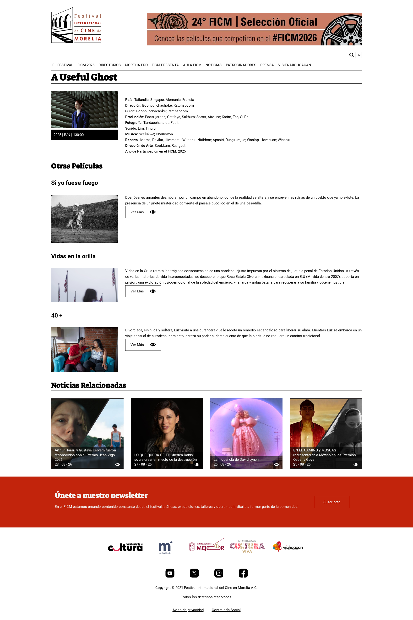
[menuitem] (62, 65)
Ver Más (137, 212)
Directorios (109, 65)
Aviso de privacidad (188, 610)
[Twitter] (195, 576)
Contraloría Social (226, 610)
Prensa (267, 65)
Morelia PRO (136, 65)
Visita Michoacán (294, 65)
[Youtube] (170, 576)
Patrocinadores (241, 65)
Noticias (214, 65)
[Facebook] (243, 576)
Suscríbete (331, 502)
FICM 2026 (85, 65)
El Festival (62, 65)
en (358, 55)
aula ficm (192, 65)
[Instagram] (219, 576)
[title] (125, 558)
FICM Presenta (165, 65)
